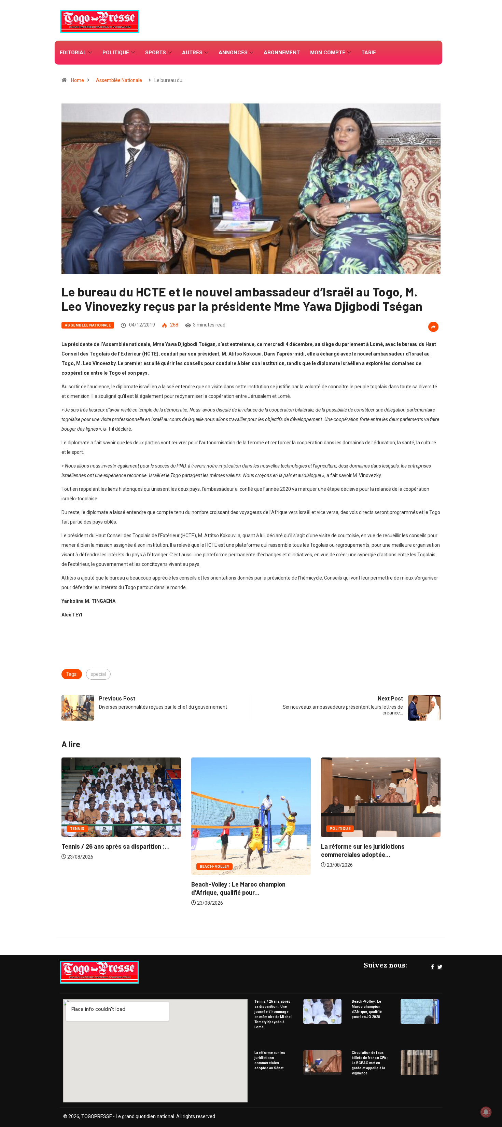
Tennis (337, 828)
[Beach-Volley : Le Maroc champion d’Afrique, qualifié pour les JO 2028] (420, 1011)
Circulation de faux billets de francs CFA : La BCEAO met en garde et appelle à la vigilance (370, 1063)
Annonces (233, 53)
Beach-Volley (84, 866)
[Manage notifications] (485, 1112)
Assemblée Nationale (119, 80)
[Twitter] (439, 967)
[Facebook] (432, 967)
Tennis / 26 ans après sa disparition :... (375, 846)
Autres (192, 53)
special (98, 674)
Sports (155, 53)
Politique (115, 53)
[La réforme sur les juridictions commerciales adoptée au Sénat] (322, 1062)
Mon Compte (327, 53)
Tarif (368, 53)
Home (77, 80)
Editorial (73, 53)
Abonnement (282, 53)
